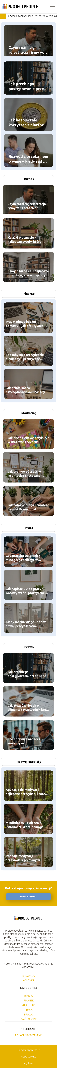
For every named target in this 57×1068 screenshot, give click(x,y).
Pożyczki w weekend (28, 1035)
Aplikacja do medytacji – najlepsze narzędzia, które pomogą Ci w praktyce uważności (25, 792)
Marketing (29, 413)
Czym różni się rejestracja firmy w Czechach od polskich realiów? (28, 50)
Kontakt (28, 980)
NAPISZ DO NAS (28, 896)
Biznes (29, 179)
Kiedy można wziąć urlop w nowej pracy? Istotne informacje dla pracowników (26, 624)
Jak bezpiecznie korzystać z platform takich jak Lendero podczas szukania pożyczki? (28, 122)
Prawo (29, 647)
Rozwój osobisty (29, 761)
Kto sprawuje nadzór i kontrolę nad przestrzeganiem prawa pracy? (25, 741)
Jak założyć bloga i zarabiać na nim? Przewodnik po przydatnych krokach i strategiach (28, 507)
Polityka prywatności (28, 1050)
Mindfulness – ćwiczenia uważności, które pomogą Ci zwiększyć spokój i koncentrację (26, 825)
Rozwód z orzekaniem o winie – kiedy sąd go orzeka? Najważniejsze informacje (28, 159)
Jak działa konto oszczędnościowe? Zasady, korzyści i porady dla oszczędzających (26, 390)
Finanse (29, 293)
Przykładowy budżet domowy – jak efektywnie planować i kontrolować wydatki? (25, 324)
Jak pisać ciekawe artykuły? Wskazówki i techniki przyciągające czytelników (28, 440)
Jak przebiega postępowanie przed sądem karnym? (27, 86)
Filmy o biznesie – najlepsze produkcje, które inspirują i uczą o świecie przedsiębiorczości (28, 273)
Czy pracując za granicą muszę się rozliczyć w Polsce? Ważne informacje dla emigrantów (25, 558)
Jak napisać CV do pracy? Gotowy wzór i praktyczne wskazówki (25, 591)
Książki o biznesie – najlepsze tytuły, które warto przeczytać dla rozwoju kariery (24, 240)
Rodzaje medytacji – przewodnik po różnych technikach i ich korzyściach (26, 858)
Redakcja (28, 975)
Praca (29, 527)
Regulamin (28, 1063)
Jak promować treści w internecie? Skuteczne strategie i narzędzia (25, 474)
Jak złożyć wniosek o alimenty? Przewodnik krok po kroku (28, 708)
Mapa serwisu (28, 1056)
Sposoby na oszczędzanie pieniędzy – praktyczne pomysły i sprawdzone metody (25, 357)
